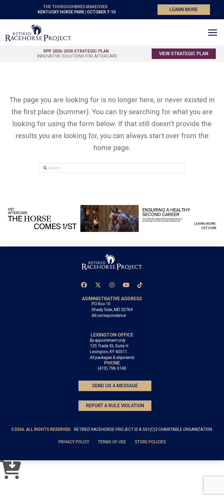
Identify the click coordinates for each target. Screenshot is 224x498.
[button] (213, 32)
